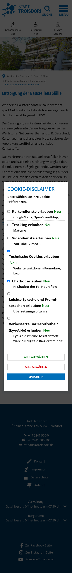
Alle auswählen (36, 357)
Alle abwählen (36, 367)
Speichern (36, 376)
